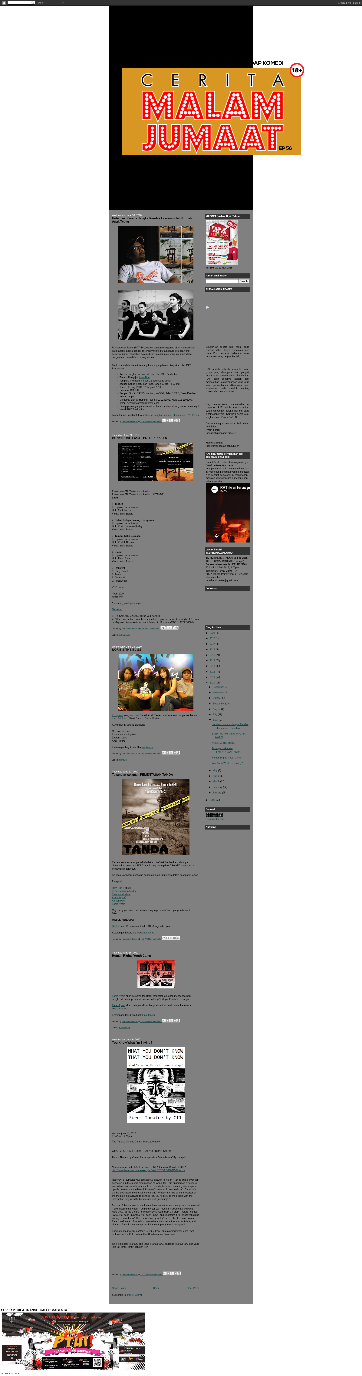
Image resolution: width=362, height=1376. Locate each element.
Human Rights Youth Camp (131, 955)
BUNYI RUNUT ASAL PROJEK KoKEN (139, 438)
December (219, 687)
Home (156, 1288)
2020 (213, 638)
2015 (213, 655)
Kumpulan (117, 715)
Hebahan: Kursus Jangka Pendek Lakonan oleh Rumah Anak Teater (152, 220)
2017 (213, 643)
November (219, 692)
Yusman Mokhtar (121, 894)
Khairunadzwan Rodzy (124, 891)
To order (117, 609)
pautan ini (147, 747)
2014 (213, 660)
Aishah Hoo (118, 900)
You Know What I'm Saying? (132, 1042)
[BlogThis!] (167, 420)
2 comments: (154, 629)
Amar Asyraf (119, 897)
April (215, 776)
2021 (213, 633)
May (215, 770)
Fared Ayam (118, 903)
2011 (213, 677)
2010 (213, 682)
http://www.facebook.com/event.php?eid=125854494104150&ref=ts (148, 1170)
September (219, 703)
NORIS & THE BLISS (126, 649)
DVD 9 (115, 926)
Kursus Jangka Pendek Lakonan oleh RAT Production (174, 415)
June (216, 720)
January (217, 792)
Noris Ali (123, 760)
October (217, 698)
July (215, 714)
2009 (213, 800)
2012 (213, 671)
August (217, 709)
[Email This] (164, 420)
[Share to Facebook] (174, 420)
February (218, 787)
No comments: (155, 421)
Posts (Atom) (134, 1294)
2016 (213, 649)
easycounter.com (215, 819)
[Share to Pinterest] (178, 420)
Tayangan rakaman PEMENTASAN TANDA (142, 774)
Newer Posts (119, 1288)
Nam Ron (144, 377)
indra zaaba (124, 635)
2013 (213, 666)
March (216, 781)
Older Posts (192, 1288)
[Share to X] (171, 420)
